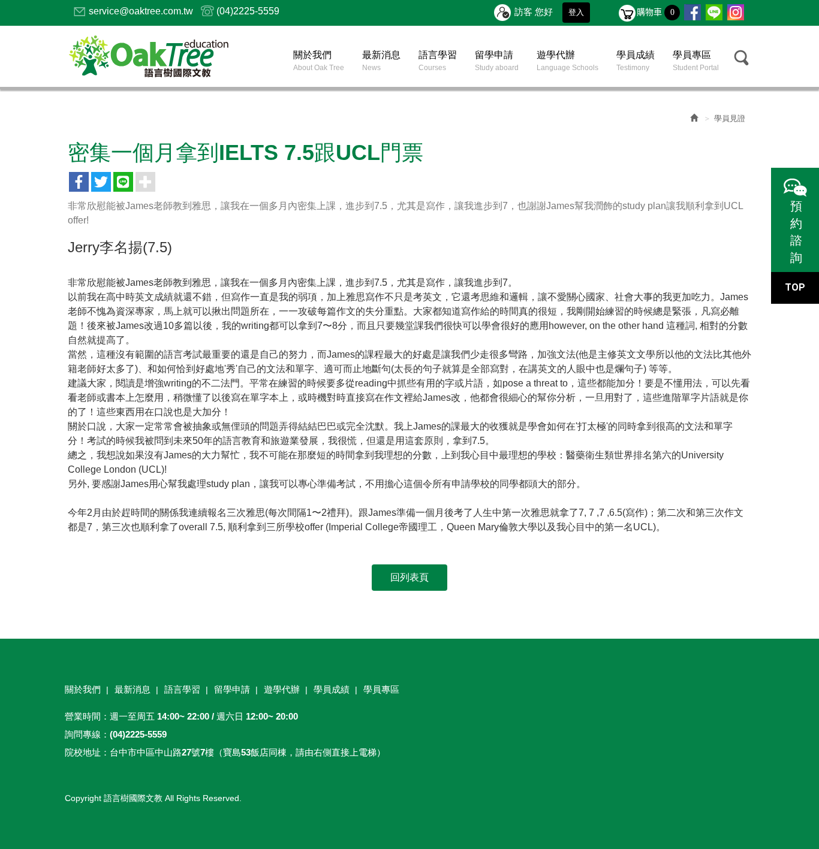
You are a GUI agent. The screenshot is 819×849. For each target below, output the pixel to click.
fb (692, 13)
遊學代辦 (282, 689)
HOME (149, 56)
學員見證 (729, 118)
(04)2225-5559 (247, 11)
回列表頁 (409, 577)
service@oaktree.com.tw (141, 11)
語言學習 (182, 689)
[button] (741, 57)
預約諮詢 (795, 232)
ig (735, 13)
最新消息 (132, 689)
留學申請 (232, 689)
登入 (576, 12)
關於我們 (83, 689)
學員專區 (381, 689)
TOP (795, 287)
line (714, 13)
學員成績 (332, 689)
